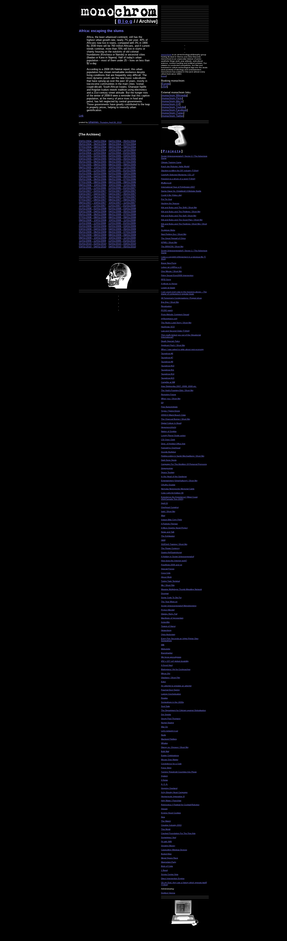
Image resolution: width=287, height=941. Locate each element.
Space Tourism (167, 472)
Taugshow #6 (167, 353)
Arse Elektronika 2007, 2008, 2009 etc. (179, 386)
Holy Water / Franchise (171, 800)
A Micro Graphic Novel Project (174, 528)
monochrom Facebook (174, 110)
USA (164, 86)
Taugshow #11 (167, 370)
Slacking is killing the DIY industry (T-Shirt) (180, 170)
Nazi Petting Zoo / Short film (173, 234)
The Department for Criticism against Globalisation (183, 710)
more (164, 76)
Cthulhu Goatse (168, 485)
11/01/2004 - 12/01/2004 (92, 152)
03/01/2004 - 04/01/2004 (92, 141)
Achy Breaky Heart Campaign (174, 792)
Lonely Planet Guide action (173, 435)
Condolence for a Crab (171, 764)
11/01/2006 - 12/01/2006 (92, 188)
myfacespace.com (169, 318)
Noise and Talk (167, 532)
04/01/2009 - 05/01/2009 (122, 229)
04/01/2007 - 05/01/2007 (122, 193)
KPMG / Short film (169, 242)
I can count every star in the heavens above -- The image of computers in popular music (184, 293)
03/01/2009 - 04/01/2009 (92, 229)
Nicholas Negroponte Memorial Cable (177, 489)
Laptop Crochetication (171, 694)
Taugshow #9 (167, 362)
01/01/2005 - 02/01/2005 (92, 155)
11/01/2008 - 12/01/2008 (92, 223)
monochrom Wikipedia (174, 95)
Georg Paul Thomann (171, 718)
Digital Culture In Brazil (171, 423)
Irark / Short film (168, 511)
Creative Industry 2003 (171, 825)
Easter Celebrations (170, 755)
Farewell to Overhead (170, 448)
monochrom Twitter (172, 115)
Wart (163, 515)
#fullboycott (166, 183)
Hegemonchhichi (168, 427)
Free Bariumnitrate (169, 407)
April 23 (164, 503)
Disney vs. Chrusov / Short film (174, 747)
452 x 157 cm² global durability (175, 661)
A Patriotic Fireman (169, 524)
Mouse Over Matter (169, 759)
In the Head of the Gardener (174, 476)
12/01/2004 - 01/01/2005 (122, 152)
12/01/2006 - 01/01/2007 (122, 188)
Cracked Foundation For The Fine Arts (178, 833)
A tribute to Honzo (169, 283)
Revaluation (166, 306)
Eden (163, 682)
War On (164, 727)
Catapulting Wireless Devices (174, 850)
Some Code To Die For (171, 597)
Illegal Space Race (169, 858)
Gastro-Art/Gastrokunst (171, 552)
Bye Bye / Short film (170, 302)
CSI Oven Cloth (168, 439)
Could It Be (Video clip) (171, 195)
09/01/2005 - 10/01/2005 (92, 167)
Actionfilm (165, 622)
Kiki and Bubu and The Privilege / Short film (180, 211)
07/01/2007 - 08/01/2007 (92, 199)
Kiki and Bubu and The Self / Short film (178, 216)
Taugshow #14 (167, 374)
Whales (164, 743)
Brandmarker (167, 653)
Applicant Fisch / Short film (173, 345)
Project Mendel (168, 610)
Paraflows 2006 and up (171, 565)
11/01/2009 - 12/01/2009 (92, 240)
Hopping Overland (169, 788)
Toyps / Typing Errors (170, 411)
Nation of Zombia (168, 431)
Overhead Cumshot (170, 507)
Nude (163, 735)
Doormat (165, 593)
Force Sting (166, 768)
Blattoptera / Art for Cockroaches (175, 669)
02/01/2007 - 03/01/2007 (122, 191)
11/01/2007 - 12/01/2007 (92, 205)
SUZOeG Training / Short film (174, 544)
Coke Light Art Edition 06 (172, 493)
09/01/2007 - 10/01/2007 (92, 202)
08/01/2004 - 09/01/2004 (122, 147)
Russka (164, 698)
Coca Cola (165, 573)
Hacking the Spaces (170, 203)
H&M (163, 540)
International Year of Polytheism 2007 (178, 187)
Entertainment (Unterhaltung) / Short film (179, 480)
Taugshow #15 (167, 378)
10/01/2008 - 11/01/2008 (122, 220)
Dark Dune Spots (168, 460)
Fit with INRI (166, 841)
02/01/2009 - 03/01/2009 (122, 226)
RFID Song (166, 279)
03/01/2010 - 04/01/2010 (92, 246)
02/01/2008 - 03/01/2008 (122, 208)
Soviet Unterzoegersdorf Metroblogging (178, 606)
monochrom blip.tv (172, 101)
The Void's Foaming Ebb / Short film (177, 390)
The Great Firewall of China (173, 238)
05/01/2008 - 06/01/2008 (92, 214)
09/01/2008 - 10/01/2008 (92, 220)
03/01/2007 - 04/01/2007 (92, 193)
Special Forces (167, 569)
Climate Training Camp (171, 162)
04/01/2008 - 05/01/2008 (122, 211)
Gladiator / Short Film (170, 677)
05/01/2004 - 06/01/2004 (92, 144)
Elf (162, 403)
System (164, 776)
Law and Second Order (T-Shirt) (175, 331)
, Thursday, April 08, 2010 (110, 122)
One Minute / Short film (171, 271)
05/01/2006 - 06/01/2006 (92, 179)
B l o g (125, 21)
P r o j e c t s (172, 151)
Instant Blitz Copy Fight (171, 520)
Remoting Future (168, 394)
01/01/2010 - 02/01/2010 (92, 243)
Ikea (163, 817)
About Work (166, 577)
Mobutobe (165, 649)
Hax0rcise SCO (168, 327)
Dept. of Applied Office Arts (173, 444)
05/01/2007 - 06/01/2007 (92, 196)
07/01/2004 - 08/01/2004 (92, 147)
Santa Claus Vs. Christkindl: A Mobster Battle (181, 191)
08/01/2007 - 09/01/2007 (122, 199)
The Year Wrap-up (169, 602)
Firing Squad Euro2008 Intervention (177, 275)
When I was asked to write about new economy (182, 349)
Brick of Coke (167, 866)
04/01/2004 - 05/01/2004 (122, 141)
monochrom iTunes (173, 112)
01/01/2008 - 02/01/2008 (92, 208)
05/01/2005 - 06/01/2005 (92, 161)
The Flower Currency (170, 548)
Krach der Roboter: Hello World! (175, 166)
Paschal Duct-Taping (170, 690)
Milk (162, 645)
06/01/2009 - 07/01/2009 (122, 232)
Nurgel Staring (167, 723)
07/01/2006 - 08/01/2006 (92, 182)
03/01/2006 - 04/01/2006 (92, 176)
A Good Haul (167, 665)
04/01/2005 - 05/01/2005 (122, 158)
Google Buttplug (168, 452)
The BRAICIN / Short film (172, 246)
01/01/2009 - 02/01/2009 (92, 226)
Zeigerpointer (167, 468)
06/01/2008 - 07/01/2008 (122, 214)
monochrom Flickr (172, 98)
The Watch (166, 821)
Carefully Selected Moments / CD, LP (177, 175)
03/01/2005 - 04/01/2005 (92, 158)
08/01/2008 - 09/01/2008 (122, 217)
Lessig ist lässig (168, 288)
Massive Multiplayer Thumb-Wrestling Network (181, 589)
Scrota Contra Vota (169, 874)
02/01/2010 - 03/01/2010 (122, 243)
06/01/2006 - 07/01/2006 (122, 179)
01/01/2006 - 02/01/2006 (92, 173)
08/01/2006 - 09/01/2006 (122, 182)
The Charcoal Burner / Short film (175, 419)
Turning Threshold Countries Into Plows (179, 772)
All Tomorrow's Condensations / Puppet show (181, 298)
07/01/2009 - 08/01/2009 (92, 234)
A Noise (164, 780)
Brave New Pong (168, 263)
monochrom (166, 54)
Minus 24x (165, 673)
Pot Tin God (166, 199)
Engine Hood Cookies (171, 813)
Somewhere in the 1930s (172, 702)
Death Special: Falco (170, 341)
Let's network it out (169, 731)
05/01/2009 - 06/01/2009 (92, 232)
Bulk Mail (165, 751)
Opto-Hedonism (168, 634)
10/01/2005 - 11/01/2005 (122, 167)
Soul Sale (165, 706)
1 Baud (164, 870)
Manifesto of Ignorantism (172, 618)
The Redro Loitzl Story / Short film (176, 323)
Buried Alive (166, 854)
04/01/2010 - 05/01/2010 (122, 246)
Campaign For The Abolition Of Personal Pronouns (184, 464)
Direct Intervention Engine (172, 878)
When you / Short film (170, 398)
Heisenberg (166, 630)
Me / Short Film (168, 585)
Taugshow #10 (167, 366)
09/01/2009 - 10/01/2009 (92, 237)
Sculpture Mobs (168, 230)
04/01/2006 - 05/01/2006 (122, 176)
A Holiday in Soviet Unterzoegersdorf (177, 556)
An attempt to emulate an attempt (176, 686)
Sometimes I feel (168, 837)
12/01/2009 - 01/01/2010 (122, 240)
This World (165, 829)
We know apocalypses (171, 657)
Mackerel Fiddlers (169, 739)
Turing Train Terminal (170, 581)
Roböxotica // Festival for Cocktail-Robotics (180, 805)
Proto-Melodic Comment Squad (175, 314)
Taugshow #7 (167, 357)
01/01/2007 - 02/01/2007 (92, 191)
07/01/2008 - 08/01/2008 (92, 217)
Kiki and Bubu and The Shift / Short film (179, 207)
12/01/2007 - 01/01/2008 (122, 205)
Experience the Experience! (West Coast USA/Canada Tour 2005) (179, 498)
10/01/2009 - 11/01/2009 (122, 237)
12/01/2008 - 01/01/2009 (122, 223)
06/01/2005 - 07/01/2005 (122, 161)
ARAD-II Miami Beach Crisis (173, 415)
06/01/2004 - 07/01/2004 (122, 144)
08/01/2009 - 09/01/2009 (122, 234)
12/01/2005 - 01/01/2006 (122, 170)
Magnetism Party (168, 862)
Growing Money (168, 846)
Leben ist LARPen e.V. (171, 267)
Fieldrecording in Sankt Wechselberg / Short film (182, 456)
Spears (164, 809)
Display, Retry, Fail (169, 614)
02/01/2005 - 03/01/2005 (122, 155)
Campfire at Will (168, 382)
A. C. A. (164, 784)
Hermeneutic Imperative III (173, 796)
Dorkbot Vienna (168, 893)
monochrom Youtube (173, 107)
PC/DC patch (167, 310)
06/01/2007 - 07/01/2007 (122, 196)
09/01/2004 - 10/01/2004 (92, 150)
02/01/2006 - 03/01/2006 (122, 173)
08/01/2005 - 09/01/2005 (122, 164)
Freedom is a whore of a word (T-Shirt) (178, 179)
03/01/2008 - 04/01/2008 (92, 211)
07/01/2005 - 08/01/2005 (92, 164)
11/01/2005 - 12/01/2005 (92, 170)
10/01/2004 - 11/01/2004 (122, 150)
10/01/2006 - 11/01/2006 (122, 185)
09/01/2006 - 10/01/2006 (92, 185)
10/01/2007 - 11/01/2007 (122, 202)
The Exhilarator (168, 536)
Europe (166, 83)
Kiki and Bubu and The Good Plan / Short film (181, 220)
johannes (93, 122)
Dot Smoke (166, 714)
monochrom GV (171, 104)
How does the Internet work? (174, 561)
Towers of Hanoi (168, 626)
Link (81, 115)
